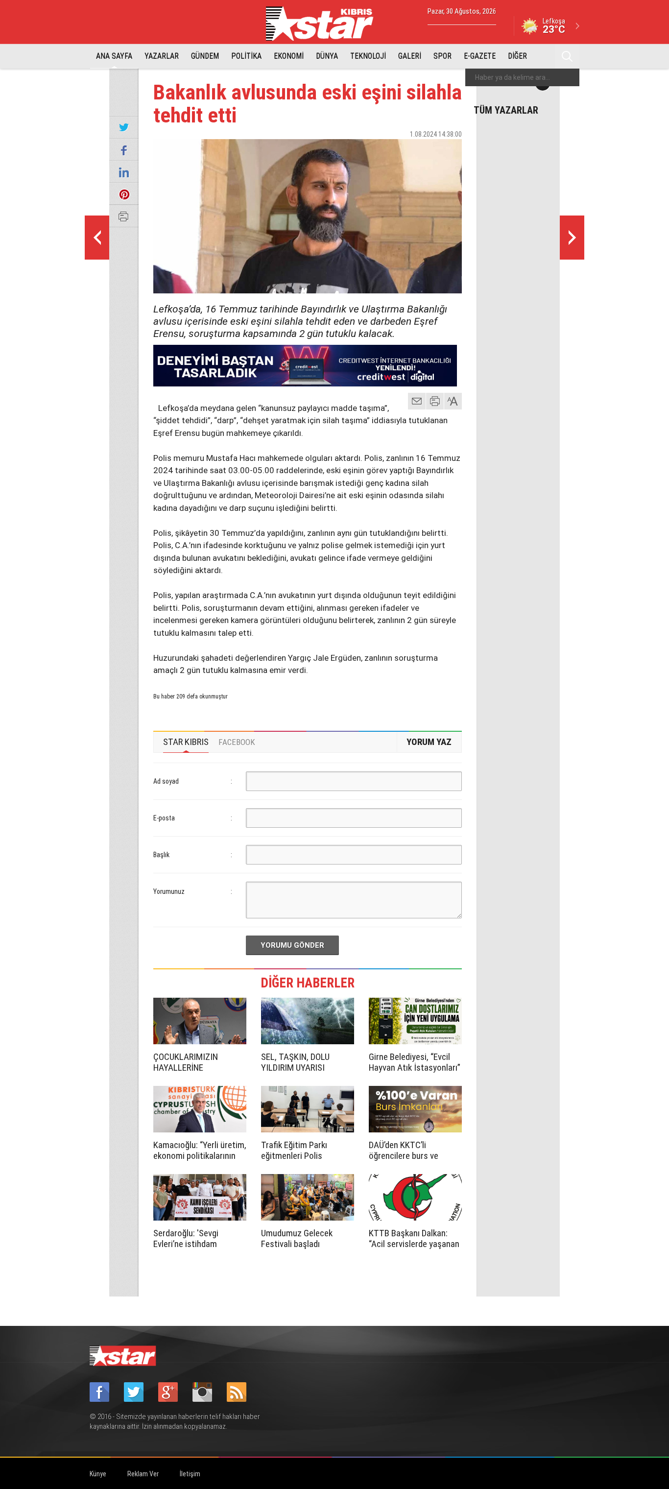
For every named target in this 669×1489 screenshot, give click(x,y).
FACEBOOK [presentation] (236, 742)
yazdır (435, 401)
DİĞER (517, 56)
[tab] (186, 742)
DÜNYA (327, 56)
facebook (400, 151)
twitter (425, 151)
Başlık (161, 855)
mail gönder (417, 401)
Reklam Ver (143, 1474)
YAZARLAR (161, 56)
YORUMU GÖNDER (292, 945)
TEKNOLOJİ (368, 56)
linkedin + (449, 151)
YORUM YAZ (429, 741)
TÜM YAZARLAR (506, 109)
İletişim (190, 1474)
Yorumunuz (169, 891)
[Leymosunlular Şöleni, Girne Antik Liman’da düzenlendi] (97, 238)
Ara (567, 56)
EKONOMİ (289, 56)
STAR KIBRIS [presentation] (186, 741)
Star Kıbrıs (325, 23)
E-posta (164, 818)
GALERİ (409, 56)
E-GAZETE (480, 56)
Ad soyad (166, 781)
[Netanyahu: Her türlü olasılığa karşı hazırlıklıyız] (572, 238)
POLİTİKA (246, 56)
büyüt (453, 401)
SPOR (442, 56)
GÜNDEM (205, 56)
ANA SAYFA (114, 56)
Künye (98, 1474)
